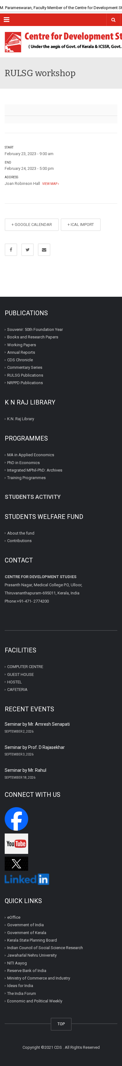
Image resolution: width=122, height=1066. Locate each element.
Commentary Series (24, 367)
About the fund (20, 533)
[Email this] (44, 249)
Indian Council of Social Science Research (45, 947)
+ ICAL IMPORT (81, 224)
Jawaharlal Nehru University (32, 955)
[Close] (117, 4)
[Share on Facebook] (11, 249)
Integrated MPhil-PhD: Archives (34, 470)
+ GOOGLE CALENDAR (32, 224)
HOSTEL (14, 682)
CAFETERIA (17, 689)
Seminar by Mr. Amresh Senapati (37, 724)
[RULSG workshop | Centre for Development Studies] (61, 41)
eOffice (13, 917)
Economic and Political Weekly (34, 1001)
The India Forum (21, 993)
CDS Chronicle (20, 360)
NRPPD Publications (25, 382)
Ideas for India (20, 985)
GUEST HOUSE (20, 674)
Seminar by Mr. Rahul (25, 770)
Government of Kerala (26, 932)
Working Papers (21, 344)
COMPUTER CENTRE (25, 666)
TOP (61, 1024)
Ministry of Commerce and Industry (38, 978)
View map (49, 184)
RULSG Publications (25, 375)
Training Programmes (26, 477)
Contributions (20, 540)
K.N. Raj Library (20, 418)
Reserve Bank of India (26, 970)
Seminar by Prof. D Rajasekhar (35, 747)
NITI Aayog (17, 963)
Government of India (25, 924)
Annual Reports (21, 352)
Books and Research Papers (32, 337)
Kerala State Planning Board (32, 940)
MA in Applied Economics (30, 454)
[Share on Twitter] (27, 249)
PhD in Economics (23, 462)
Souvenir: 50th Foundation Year (35, 329)
